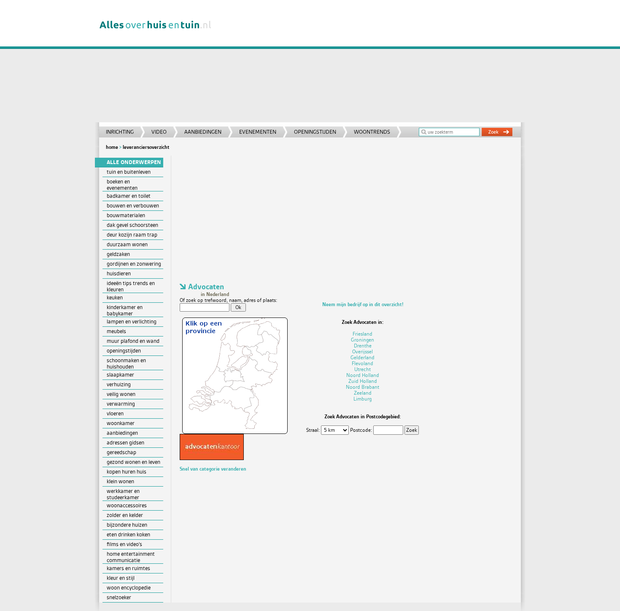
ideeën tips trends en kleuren (131, 286)
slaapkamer (120, 374)
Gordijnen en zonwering (134, 264)
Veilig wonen (121, 394)
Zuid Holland (362, 381)
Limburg (362, 399)
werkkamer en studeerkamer (123, 494)
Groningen (362, 340)
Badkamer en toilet (129, 196)
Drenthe (363, 346)
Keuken (115, 297)
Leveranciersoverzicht (146, 147)
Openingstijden (315, 132)
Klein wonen (120, 481)
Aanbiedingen (202, 132)
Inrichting (120, 132)
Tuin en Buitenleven (129, 172)
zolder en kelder (125, 515)
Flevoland (362, 363)
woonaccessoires (127, 505)
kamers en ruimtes (128, 568)
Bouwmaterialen (126, 215)
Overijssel (362, 352)
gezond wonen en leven (133, 462)
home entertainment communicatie (131, 557)
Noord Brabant (362, 387)
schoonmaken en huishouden (126, 363)
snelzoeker (119, 597)
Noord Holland (362, 375)
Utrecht (362, 369)
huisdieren (119, 273)
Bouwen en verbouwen (133, 205)
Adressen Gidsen (125, 442)
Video (159, 132)
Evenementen (257, 132)
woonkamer (121, 423)
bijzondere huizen (127, 525)
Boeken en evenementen (122, 184)
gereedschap (121, 452)
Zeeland (363, 393)
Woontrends (372, 132)
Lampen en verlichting (131, 321)
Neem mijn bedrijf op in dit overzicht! (362, 304)
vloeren (115, 413)
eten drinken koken (128, 534)
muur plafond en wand (133, 341)
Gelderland (362, 358)
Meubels (116, 331)
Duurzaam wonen (127, 244)
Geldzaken (118, 254)
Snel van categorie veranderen (213, 469)
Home (112, 147)
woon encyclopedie (129, 587)
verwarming (121, 404)
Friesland (362, 334)
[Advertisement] (370, 63)
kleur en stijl (121, 578)
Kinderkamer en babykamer (125, 310)
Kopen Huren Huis (126, 471)
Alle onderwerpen (134, 162)
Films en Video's (124, 544)
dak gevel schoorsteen (132, 225)
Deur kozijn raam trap (132, 234)
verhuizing (119, 384)
